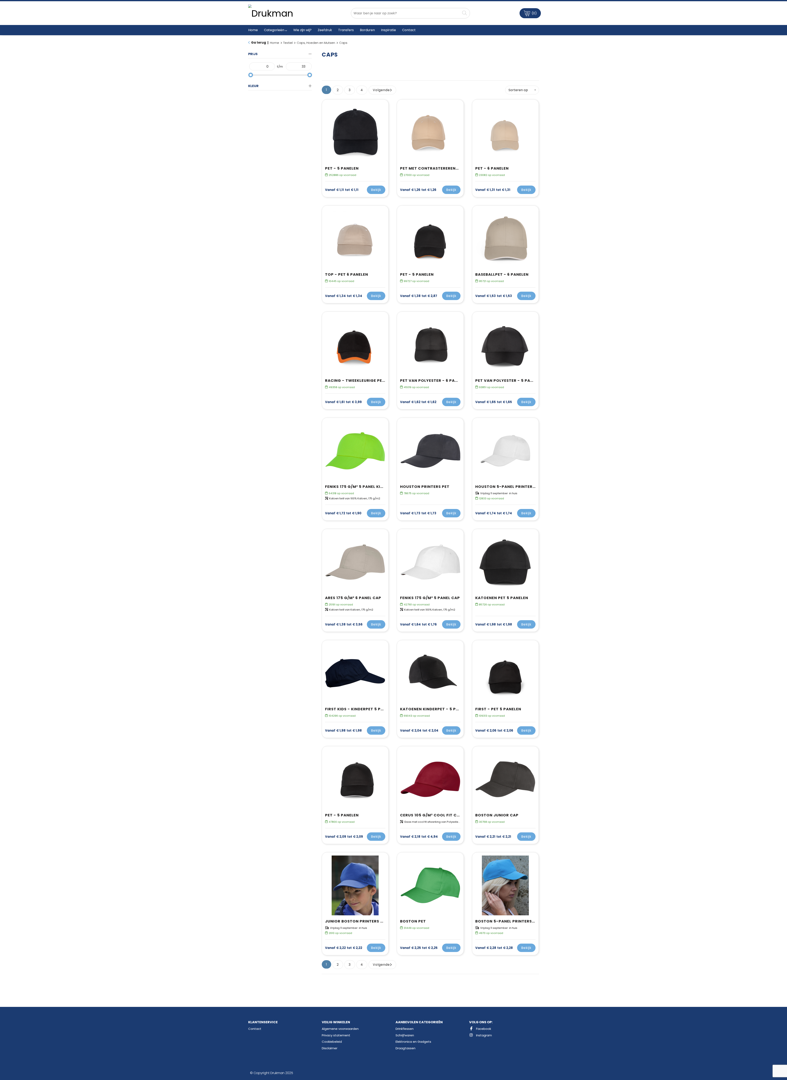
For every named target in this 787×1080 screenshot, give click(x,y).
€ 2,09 (344, 837)
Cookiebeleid (332, 1041)
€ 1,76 (418, 624)
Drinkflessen (405, 1029)
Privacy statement (336, 1035)
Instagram (483, 1035)
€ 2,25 (419, 948)
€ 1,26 (418, 190)
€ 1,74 (493, 513)
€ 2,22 (343, 948)
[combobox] (405, 13)
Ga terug (258, 42)
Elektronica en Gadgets (413, 1041)
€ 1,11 (341, 190)
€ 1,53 (493, 296)
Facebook (483, 1029)
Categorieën (274, 30)
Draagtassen (405, 1048)
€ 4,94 (419, 837)
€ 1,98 (493, 624)
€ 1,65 (493, 402)
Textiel (288, 43)
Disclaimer (329, 1048)
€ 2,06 (494, 731)
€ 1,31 (492, 190)
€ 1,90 (343, 513)
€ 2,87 (418, 296)
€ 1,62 (418, 402)
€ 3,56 (344, 624)
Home (274, 43)
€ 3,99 (343, 402)
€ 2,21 (493, 837)
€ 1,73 (418, 513)
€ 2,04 (419, 731)
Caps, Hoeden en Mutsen (316, 43)
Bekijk (376, 189)
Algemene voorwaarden (340, 1029)
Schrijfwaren (405, 1035)
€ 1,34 (343, 296)
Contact (254, 1029)
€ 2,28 (494, 948)
